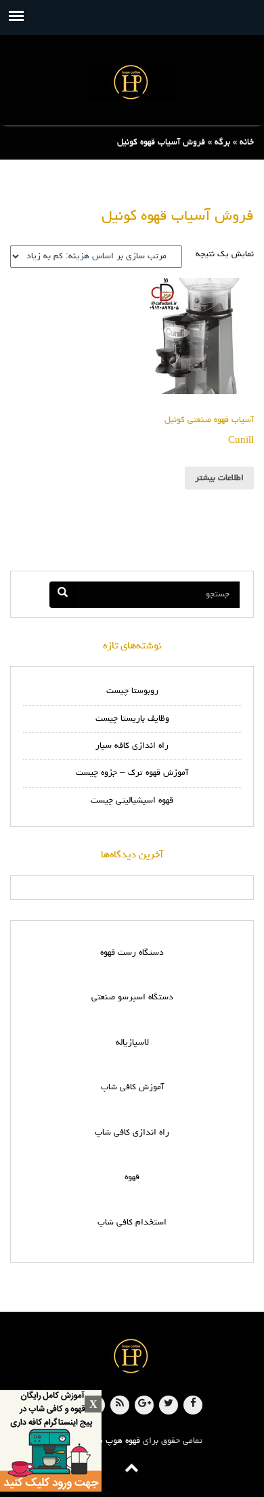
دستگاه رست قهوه (132, 953)
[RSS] (119, 1405)
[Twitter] (168, 1405)
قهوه (132, 1177)
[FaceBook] (192, 1405)
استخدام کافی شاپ (132, 1223)
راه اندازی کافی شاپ (132, 1133)
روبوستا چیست (132, 691)
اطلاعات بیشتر (219, 478)
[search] (62, 594)
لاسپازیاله (132, 1043)
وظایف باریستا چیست (132, 719)
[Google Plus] (144, 1405)
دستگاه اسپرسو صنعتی (132, 998)
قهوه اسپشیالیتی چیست (132, 801)
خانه (247, 142)
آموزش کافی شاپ (132, 1088)
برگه (222, 142)
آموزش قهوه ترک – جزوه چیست (132, 773)
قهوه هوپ (123, 1441)
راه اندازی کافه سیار (132, 746)
